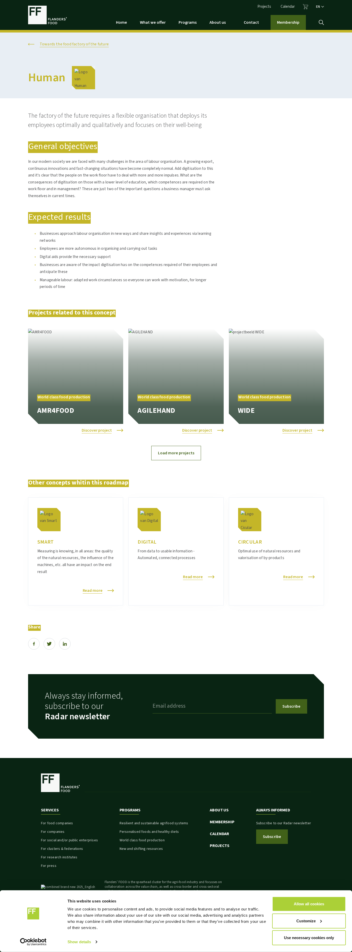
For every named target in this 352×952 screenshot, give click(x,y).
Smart (45, 542)
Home (121, 22)
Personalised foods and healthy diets (149, 831)
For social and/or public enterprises (69, 840)
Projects (264, 6)
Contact (251, 22)
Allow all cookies (309, 904)
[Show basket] (305, 6)
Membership (288, 22)
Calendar (288, 6)
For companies (52, 831)
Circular (250, 542)
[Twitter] (49, 644)
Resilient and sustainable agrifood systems (154, 823)
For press (48, 865)
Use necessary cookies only (309, 937)
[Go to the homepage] (47, 15)
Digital (147, 542)
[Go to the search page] (321, 22)
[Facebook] (34, 644)
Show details (79, 942)
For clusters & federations (62, 848)
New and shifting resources (141, 848)
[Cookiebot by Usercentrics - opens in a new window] (33, 942)
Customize (306, 920)
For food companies (57, 823)
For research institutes (59, 857)
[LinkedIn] (65, 644)
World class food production (142, 840)
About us (217, 22)
